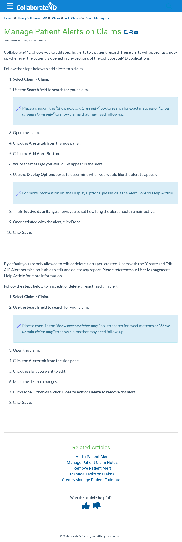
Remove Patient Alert (92, 468)
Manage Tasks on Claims (92, 474)
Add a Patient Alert (92, 456)
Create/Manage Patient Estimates (92, 479)
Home (8, 18)
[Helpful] (86, 507)
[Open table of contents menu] (11, 5)
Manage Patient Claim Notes (92, 462)
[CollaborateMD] (37, 4)
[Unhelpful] (96, 507)
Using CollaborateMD (32, 18)
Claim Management (99, 18)
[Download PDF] (126, 32)
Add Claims (73, 18)
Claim (56, 18)
